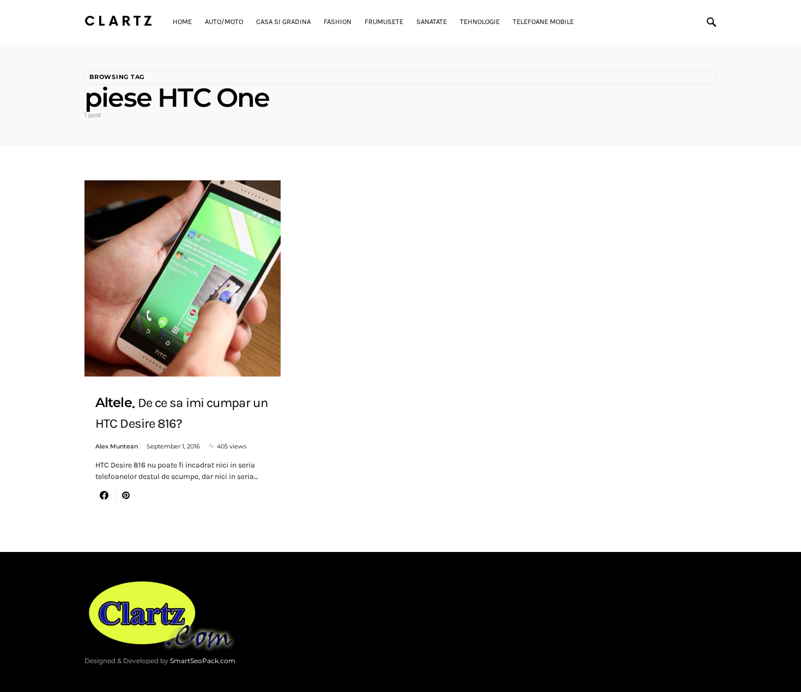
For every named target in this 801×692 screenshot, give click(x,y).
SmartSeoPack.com (202, 661)
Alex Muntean (116, 446)
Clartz (119, 21)
